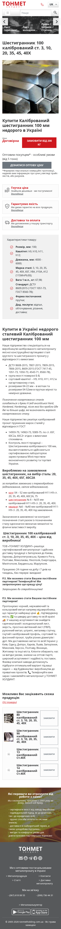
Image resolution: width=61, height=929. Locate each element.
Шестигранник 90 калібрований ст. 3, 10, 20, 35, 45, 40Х (28, 736)
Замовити (49, 718)
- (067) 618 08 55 (16, 895)
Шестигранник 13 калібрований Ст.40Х (28, 753)
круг (11, 492)
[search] (55, 13)
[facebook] (35, 858)
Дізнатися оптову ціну (26, 165)
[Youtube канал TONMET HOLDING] (26, 858)
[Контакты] (42, 4)
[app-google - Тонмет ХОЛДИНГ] (21, 912)
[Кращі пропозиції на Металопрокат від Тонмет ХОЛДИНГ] (14, 4)
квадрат (13, 506)
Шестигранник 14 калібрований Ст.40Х (28, 769)
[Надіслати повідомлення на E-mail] (21, 858)
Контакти (46, 875)
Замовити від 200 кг (39, 142)
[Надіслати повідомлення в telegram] (30, 858)
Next (57, 21)
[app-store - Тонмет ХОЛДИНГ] (39, 912)
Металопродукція (17, 875)
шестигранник (17, 499)
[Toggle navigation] (7, 12)
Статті (17, 880)
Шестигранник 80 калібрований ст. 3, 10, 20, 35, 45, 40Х (28, 717)
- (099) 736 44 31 (44, 895)
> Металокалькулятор (30, 904)
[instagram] (40, 858)
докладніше (17, 193)
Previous (4, 21)
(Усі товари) (9, 702)
